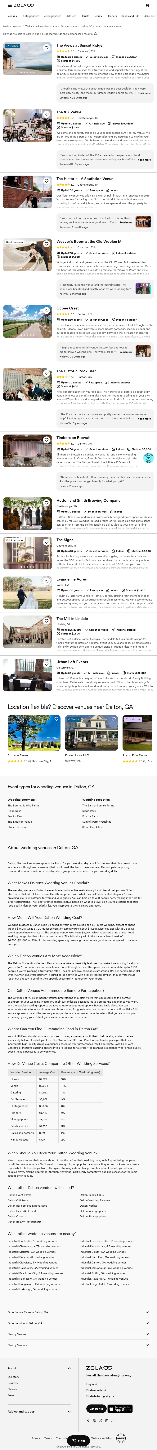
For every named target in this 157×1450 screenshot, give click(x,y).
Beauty (98, 15)
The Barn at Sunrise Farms (23, 805)
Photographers (30, 15)
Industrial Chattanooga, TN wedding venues (34, 1246)
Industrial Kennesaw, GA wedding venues (32, 1278)
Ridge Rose (14, 810)
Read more (144, 93)
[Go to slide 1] (21, 72)
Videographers (52, 15)
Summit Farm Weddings (96, 821)
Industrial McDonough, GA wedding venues (106, 1267)
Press (11, 1395)
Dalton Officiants (18, 1200)
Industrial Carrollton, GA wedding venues (104, 1257)
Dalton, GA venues (90, 26)
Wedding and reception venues (41, 26)
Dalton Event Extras (19, 1194)
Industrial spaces (112, 26)
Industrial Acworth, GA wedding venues (104, 1278)
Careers (12, 1389)
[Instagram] (107, 1421)
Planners (112, 15)
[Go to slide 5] (33, 72)
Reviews (13, 1382)
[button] (46, 47)
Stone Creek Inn (17, 827)
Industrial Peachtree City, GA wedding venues (35, 1273)
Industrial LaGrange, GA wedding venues (32, 1289)
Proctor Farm (15, 816)
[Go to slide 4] (30, 72)
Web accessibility (101, 1438)
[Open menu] (10, 5)
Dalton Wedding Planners (95, 1200)
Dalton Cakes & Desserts (22, 1211)
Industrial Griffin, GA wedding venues (102, 1273)
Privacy (35, 1438)
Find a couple (94, 1390)
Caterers (71, 15)
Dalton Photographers (93, 1216)
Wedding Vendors (12, 26)
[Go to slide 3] (27, 72)
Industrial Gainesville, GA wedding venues (33, 1267)
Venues (12, 15)
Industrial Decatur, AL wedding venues (31, 1257)
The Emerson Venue (20, 821)
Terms (48, 1438)
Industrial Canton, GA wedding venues (103, 1262)
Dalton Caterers (17, 1216)
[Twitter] (100, 1421)
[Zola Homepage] (24, 5)
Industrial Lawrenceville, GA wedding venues (107, 1241)
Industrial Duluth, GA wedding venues (103, 1251)
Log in (90, 1384)
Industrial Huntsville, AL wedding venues (32, 1241)
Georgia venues (69, 26)
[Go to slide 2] (24, 72)
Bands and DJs (130, 15)
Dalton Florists (88, 1205)
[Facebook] (88, 1421)
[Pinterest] (94, 1421)
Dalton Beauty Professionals (24, 1221)
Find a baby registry (98, 1396)
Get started (96, 1408)
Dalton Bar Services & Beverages (27, 1205)
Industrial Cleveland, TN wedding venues (32, 1262)
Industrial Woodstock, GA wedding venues (105, 1246)
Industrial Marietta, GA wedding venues (32, 1251)
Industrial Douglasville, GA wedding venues (34, 1284)
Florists (85, 15)
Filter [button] (81, 1441)
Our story (13, 1376)
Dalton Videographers (93, 1211)
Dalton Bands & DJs (92, 1194)
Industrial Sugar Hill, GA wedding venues (104, 1284)
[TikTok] (113, 1421)
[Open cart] (147, 5)
